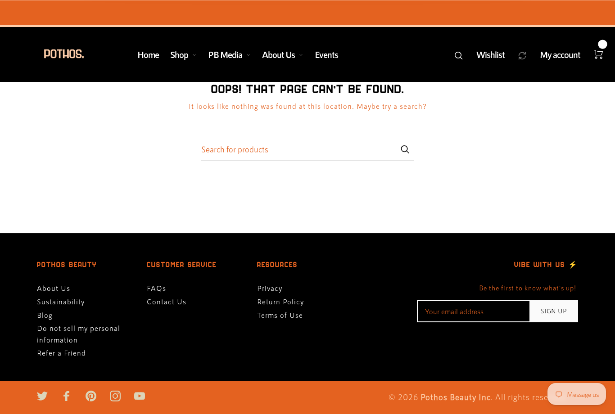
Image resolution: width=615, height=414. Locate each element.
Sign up (554, 311)
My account (560, 54)
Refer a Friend (61, 352)
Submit (405, 149)
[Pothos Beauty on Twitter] (42, 396)
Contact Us (166, 301)
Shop (179, 54)
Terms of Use (280, 315)
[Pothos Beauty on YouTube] (139, 396)
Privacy (269, 288)
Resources (277, 264)
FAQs (156, 288)
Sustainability (61, 301)
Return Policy (280, 301)
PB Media (225, 54)
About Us (278, 54)
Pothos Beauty (67, 264)
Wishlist (490, 54)
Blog (45, 315)
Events (326, 54)
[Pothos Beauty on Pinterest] (91, 396)
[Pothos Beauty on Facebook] (66, 396)
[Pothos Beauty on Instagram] (115, 396)
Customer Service (182, 264)
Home (148, 54)
